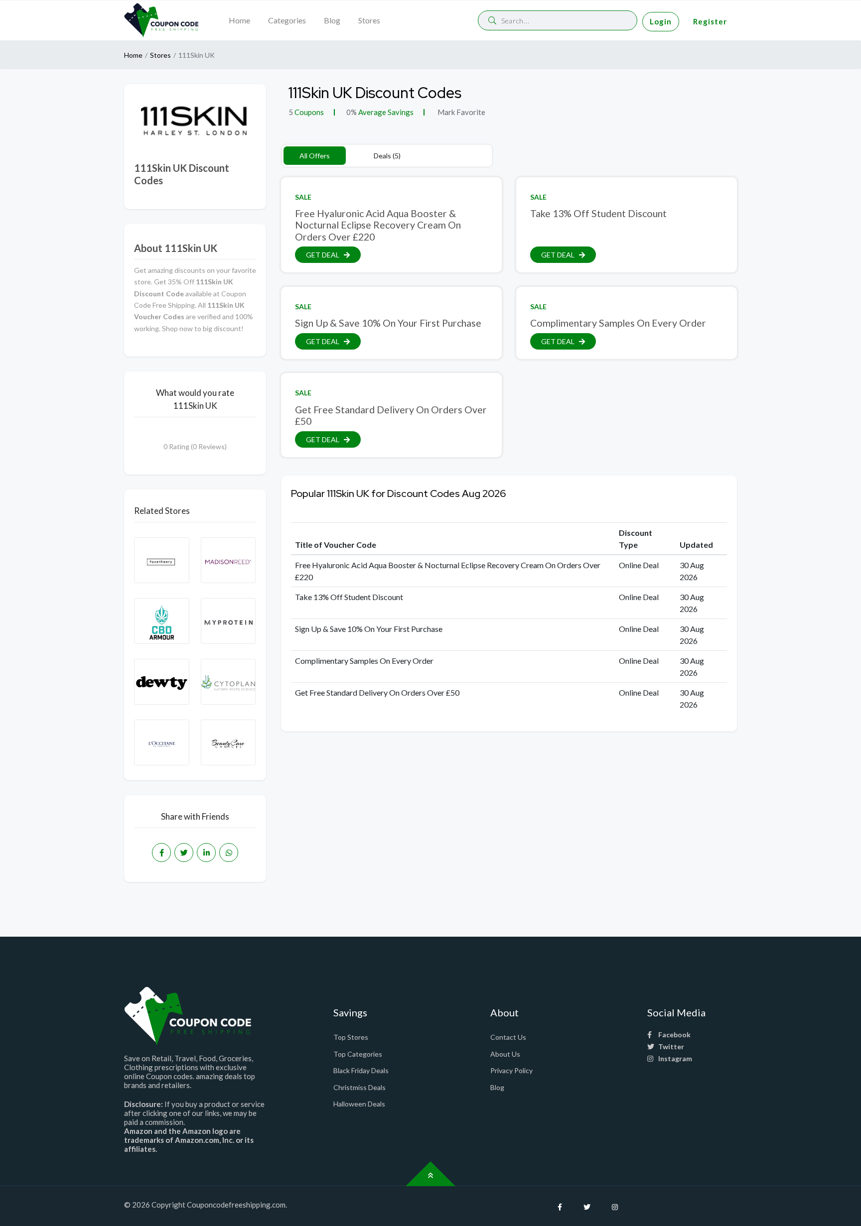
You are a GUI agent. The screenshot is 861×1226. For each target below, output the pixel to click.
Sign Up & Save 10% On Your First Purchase (388, 323)
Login (661, 21)
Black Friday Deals (361, 1070)
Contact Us (508, 1037)
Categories (287, 20)
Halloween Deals (359, 1104)
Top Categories (357, 1054)
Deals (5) (387, 155)
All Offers (314, 155)
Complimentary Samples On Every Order (618, 323)
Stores (369, 20)
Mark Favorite (460, 112)
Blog (332, 20)
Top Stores (350, 1037)
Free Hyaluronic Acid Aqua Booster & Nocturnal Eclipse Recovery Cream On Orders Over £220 (378, 225)
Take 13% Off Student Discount (598, 213)
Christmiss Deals (359, 1087)
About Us (505, 1054)
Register (710, 21)
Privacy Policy (511, 1070)
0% (351, 112)
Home (239, 20)
